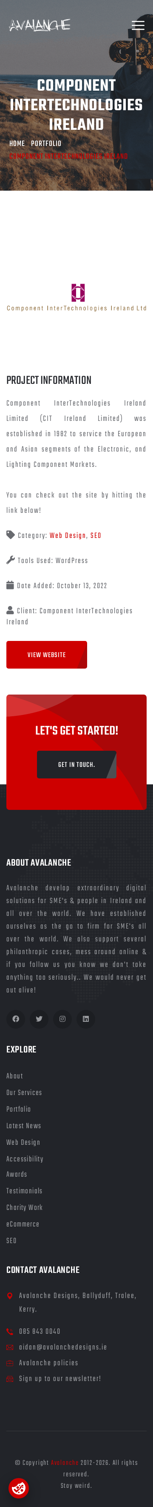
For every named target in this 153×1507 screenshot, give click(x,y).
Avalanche (65, 1463)
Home (17, 144)
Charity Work (24, 1208)
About (14, 1076)
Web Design (68, 536)
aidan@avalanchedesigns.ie (63, 1347)
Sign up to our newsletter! (60, 1379)
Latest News (23, 1126)
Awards (16, 1175)
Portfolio (46, 144)
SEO (96, 536)
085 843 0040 (40, 1332)
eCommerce (23, 1224)
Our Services (24, 1093)
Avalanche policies (49, 1363)
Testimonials (24, 1191)
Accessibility (24, 1159)
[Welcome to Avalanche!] (39, 26)
